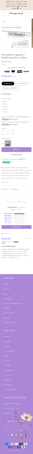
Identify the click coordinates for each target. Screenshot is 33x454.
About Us (6, 284)
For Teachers (8, 375)
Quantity (4, 128)
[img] (6, 239)
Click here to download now (12, 403)
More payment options (16, 154)
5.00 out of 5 (21, 207)
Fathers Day (7, 341)
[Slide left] (12, 51)
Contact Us (7, 289)
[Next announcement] (29, 5)
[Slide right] (21, 51)
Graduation (7, 380)
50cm (5, 109)
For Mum (6, 346)
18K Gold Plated (22, 83)
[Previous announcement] (4, 5)
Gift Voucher (8, 298)
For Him (6, 356)
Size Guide (7, 94)
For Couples (7, 365)
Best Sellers (7, 385)
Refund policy (8, 413)
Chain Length (6, 98)
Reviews (6, 318)
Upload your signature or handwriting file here (16, 117)
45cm (5, 106)
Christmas (7, 337)
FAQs (5, 294)
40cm (5, 104)
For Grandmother (9, 351)
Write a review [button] (16, 227)
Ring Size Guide (9, 313)
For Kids (6, 361)
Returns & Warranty (10, 322)
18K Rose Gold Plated (10, 88)
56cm (5, 112)
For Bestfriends (8, 370)
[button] (3, 12)
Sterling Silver (8, 83)
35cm (5, 101)
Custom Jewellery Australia (18, 450)
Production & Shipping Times (13, 303)
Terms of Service (9, 408)
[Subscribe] (27, 427)
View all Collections (10, 389)
